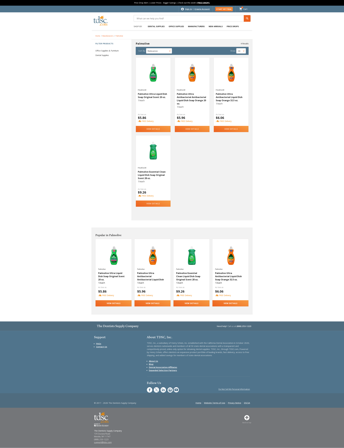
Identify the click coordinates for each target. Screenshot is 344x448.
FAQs (98, 343)
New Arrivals (216, 26)
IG (168, 388)
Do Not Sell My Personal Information (234, 389)
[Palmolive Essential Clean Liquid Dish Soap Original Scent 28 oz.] (153, 153)
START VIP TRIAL (224, 9)
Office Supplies (176, 26)
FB (148, 388)
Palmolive (119, 36)
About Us (153, 361)
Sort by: (142, 51)
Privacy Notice (234, 402)
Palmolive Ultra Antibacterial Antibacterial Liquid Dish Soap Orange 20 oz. (191, 98)
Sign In (188, 9)
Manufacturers (196, 26)
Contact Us (101, 346)
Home (97, 36)
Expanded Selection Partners (163, 370)
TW (155, 388)
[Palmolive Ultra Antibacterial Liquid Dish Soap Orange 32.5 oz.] (231, 76)
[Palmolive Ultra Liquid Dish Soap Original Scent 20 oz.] (153, 76)
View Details (153, 129)
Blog (151, 364)
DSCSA (247, 402)
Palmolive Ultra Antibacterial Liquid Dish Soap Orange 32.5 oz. (229, 97)
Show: (233, 51)
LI (161, 388)
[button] (247, 18)
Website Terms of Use (214, 402)
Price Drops (233, 26)
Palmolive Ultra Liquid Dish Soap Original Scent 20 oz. (152, 95)
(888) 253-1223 (243, 326)
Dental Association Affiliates (163, 367)
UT (175, 388)
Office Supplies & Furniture (107, 50)
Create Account (202, 9)
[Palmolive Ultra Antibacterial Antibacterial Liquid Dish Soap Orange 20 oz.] (192, 76)
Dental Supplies (156, 26)
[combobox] (159, 51)
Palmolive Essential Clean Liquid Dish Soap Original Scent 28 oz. (152, 175)
